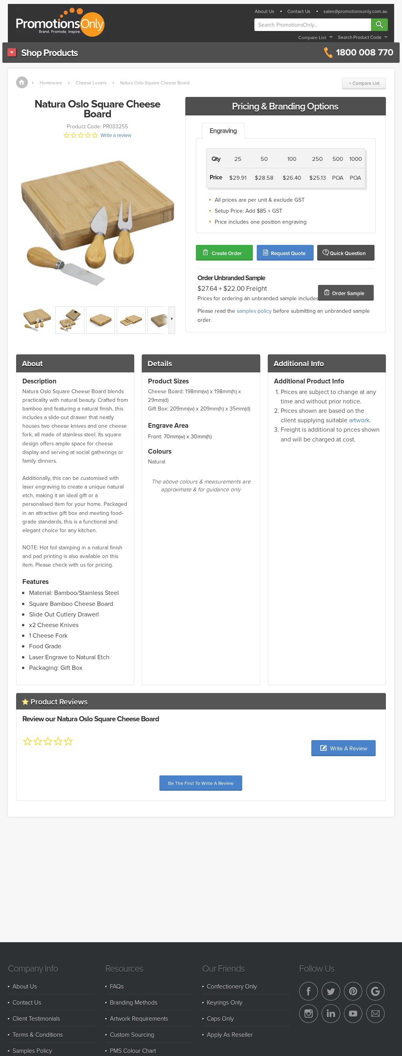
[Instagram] (308, 1013)
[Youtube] (353, 1013)
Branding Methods (133, 1002)
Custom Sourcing (132, 1034)
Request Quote (288, 253)
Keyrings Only (224, 1002)
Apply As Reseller (230, 1034)
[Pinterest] (353, 991)
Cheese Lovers (91, 82)
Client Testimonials (36, 1018)
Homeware (51, 82)
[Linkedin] (331, 1013)
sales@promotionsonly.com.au (355, 11)
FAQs (117, 986)
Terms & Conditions (38, 1034)
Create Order (227, 253)
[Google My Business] (375, 991)
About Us (264, 11)
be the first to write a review (201, 783)
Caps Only (220, 1018)
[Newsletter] (375, 1013)
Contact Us (299, 11)
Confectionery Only (232, 986)
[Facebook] (308, 991)
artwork (359, 420)
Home (22, 82)
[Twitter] (331, 991)
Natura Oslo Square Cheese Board (155, 82)
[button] (343, 748)
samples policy (254, 310)
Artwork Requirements (139, 1018)
